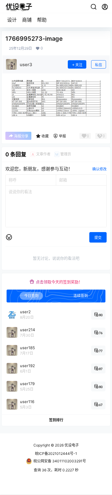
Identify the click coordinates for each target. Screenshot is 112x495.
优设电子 (71, 445)
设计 (12, 20)
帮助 (42, 20)
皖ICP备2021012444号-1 (56, 453)
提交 (98, 237)
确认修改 (99, 169)
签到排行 (56, 420)
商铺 (27, 20)
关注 (78, 65)
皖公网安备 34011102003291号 (59, 461)
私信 (98, 65)
